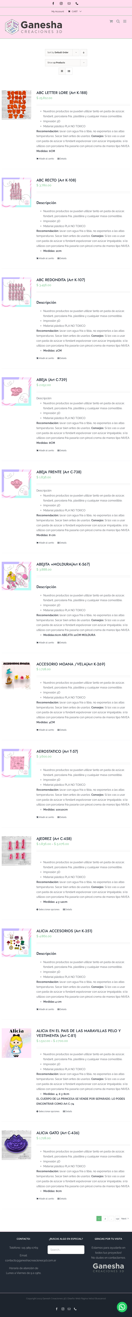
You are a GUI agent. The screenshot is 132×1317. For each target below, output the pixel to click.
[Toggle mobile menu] (125, 21)
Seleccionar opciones (49, 909)
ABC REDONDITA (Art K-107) (60, 280)
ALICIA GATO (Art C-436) (57, 1133)
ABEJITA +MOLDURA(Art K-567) (63, 564)
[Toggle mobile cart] (111, 21)
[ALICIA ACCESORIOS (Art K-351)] (16, 942)
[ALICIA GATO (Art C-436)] (16, 1145)
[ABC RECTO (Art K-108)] (16, 192)
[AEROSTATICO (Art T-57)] (16, 763)
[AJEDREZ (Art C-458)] (16, 851)
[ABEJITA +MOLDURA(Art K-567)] (16, 576)
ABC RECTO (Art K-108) (56, 180)
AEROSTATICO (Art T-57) (57, 751)
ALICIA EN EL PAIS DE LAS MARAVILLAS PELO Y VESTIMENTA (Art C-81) (78, 1033)
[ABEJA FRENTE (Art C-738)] (16, 483)
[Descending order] (83, 52)
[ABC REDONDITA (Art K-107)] (16, 292)
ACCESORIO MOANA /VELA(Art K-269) (70, 664)
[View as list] (68, 71)
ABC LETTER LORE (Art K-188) (61, 92)
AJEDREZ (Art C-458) (54, 838)
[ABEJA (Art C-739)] (16, 391)
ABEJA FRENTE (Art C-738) (58, 472)
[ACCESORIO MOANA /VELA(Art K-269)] (16, 675)
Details (63, 159)
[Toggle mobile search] (118, 21)
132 (117, 1218)
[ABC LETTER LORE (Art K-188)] (16, 105)
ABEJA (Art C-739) (51, 379)
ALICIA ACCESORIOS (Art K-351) (64, 931)
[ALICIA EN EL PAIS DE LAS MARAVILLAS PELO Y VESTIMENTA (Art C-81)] (16, 1043)
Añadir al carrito (46, 159)
